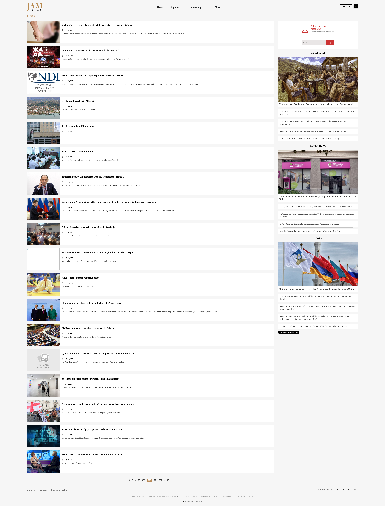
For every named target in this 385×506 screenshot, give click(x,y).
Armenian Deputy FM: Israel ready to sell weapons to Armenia (93, 177)
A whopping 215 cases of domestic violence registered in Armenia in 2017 (98, 25)
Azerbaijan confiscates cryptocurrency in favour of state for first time (310, 231)
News (160, 7)
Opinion (175, 7)
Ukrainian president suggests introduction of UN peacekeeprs (92, 303)
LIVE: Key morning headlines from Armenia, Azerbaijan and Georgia (310, 138)
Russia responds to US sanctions (78, 126)
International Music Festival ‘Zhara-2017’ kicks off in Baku (91, 50)
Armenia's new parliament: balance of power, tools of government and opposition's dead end (317, 112)
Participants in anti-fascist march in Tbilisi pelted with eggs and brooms (98, 404)
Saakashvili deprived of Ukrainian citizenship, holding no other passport (98, 252)
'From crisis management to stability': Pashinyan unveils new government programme (313, 122)
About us (32, 490)
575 (160, 480)
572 (143, 480)
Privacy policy (60, 490)
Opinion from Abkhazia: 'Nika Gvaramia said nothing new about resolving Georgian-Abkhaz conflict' (317, 307)
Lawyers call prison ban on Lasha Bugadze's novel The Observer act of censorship (316, 206)
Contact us (44, 490)
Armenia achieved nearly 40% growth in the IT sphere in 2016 (92, 429)
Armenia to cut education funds (77, 151)
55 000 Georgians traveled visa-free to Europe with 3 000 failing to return (98, 353)
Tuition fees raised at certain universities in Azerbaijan (89, 227)
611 (168, 480)
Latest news (318, 145)
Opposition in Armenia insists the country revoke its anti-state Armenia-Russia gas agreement (109, 202)
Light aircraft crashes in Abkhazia (78, 101)
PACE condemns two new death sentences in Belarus (88, 328)
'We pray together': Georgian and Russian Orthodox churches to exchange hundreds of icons (317, 215)
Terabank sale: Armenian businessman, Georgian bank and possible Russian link (317, 198)
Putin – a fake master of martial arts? (80, 278)
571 (139, 480)
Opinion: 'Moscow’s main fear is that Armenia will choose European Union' (313, 131)
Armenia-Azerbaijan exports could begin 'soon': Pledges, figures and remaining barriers (315, 297)
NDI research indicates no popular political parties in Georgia (92, 75)
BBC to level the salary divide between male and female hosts (92, 454)
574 (155, 480)
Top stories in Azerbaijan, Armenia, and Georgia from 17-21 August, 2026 (316, 104)
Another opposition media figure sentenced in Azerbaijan (90, 379)
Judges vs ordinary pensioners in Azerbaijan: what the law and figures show (313, 326)
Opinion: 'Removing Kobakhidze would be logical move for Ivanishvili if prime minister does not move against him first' (314, 317)
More (218, 7)
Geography (195, 7)
